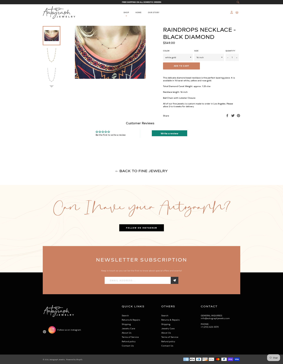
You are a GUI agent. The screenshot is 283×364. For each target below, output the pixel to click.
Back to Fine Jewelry (143, 170)
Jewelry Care (128, 328)
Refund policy (129, 341)
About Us (126, 332)
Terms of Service (130, 337)
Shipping (126, 324)
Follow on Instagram (141, 228)
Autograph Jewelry (57, 359)
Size (196, 50)
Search (125, 315)
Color (166, 50)
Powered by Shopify (74, 359)
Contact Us (128, 345)
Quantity (230, 50)
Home (138, 12)
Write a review (169, 133)
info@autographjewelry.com (215, 318)
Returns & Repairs (131, 319)
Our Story (153, 12)
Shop (126, 12)
